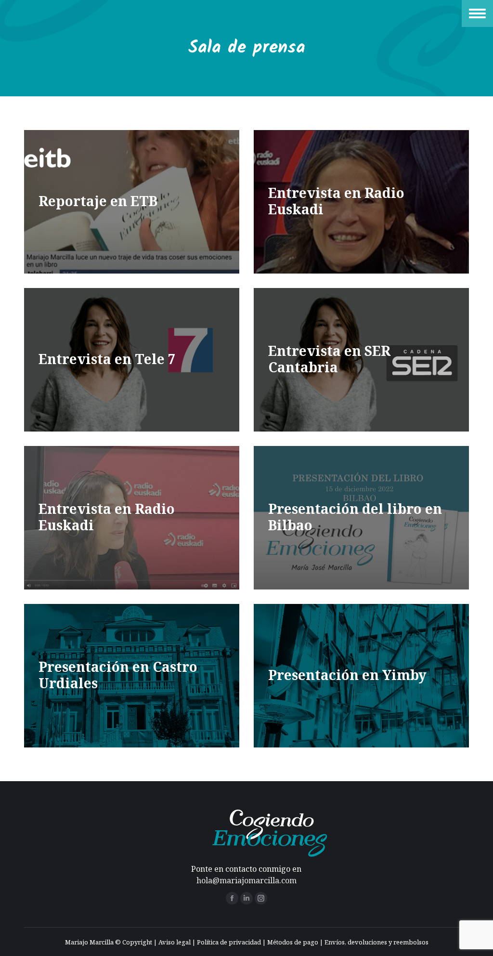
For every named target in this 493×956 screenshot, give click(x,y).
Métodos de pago (292, 942)
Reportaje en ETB (98, 201)
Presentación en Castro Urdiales (118, 674)
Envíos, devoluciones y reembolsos (376, 942)
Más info (68, 202)
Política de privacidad (229, 942)
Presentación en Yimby (347, 675)
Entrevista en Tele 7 (107, 359)
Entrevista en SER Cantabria (329, 358)
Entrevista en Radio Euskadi (336, 200)
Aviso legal (174, 942)
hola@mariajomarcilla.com (246, 880)
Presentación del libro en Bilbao (355, 516)
